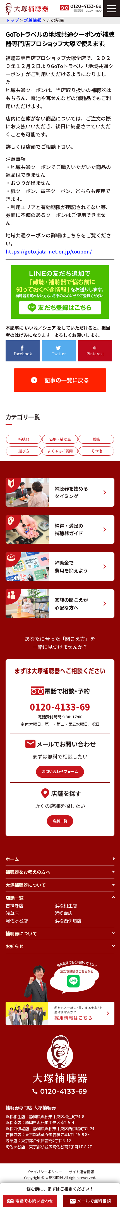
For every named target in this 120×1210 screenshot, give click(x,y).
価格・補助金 (60, 439)
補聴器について (21, 933)
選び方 (23, 450)
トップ (12, 20)
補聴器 (23, 439)
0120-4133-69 (60, 706)
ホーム (12, 859)
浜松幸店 (64, 913)
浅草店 (12, 913)
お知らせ (14, 946)
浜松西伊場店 (68, 920)
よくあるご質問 (60, 450)
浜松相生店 (66, 905)
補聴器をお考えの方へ (28, 871)
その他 (96, 450)
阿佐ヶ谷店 (17, 920)
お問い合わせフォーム (60, 771)
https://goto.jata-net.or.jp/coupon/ (49, 251)
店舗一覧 (60, 820)
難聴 (96, 439)
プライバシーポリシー (44, 1171)
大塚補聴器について (26, 884)
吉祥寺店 (14, 905)
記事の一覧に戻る (66, 380)
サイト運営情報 (81, 1171)
